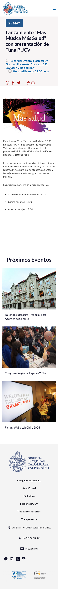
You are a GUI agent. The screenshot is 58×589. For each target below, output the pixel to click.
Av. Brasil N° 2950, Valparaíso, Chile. (31, 527)
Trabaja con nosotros (29, 511)
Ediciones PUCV (29, 503)
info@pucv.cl (31, 548)
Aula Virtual (29, 488)
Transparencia (29, 519)
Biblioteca (29, 495)
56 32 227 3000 (31, 538)
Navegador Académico (29, 480)
